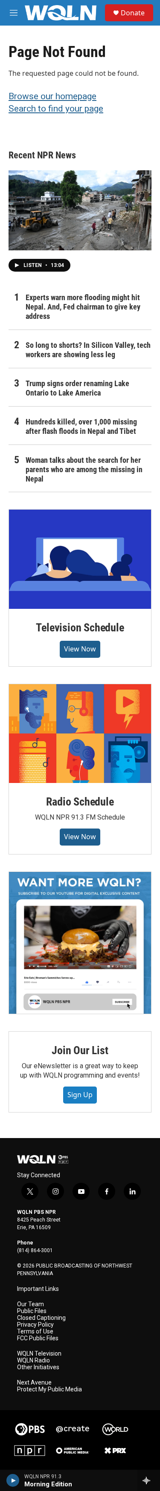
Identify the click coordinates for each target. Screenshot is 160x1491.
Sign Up (80, 1094)
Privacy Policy (35, 1325)
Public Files (32, 1311)
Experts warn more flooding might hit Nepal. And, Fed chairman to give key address (83, 307)
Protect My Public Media (49, 1389)
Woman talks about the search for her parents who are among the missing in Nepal (84, 469)
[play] (13, 1480)
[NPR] (30, 1450)
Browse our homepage (52, 96)
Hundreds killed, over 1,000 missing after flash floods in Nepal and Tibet (81, 426)
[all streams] (148, 1480)
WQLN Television (39, 1354)
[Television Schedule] (80, 559)
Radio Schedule (79, 801)
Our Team (30, 1304)
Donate (133, 13)
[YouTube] (80, 943)
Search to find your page (56, 108)
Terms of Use (35, 1331)
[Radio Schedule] (80, 733)
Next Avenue (34, 1382)
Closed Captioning (41, 1318)
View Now (80, 649)
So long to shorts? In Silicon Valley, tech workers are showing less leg (88, 350)
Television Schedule (80, 627)
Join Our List (80, 1050)
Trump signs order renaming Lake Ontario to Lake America (77, 388)
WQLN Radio (33, 1360)
